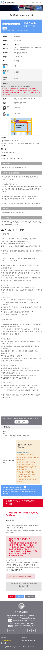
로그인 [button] (25, 2)
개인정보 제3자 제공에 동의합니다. (24, 445)
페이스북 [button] (29, 2)
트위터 (33, 630)
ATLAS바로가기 (39, 7)
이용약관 (24, 637)
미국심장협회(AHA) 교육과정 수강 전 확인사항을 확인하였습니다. (23, 585)
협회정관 (3, 637)
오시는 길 (3, 643)
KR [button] (37, 2)
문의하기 (20, 596)
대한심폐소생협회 (7, 2)
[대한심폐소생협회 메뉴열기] (41, 2)
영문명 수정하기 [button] (20, 422)
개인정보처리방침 (6, 640)
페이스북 (29, 630)
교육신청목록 (30, 596)
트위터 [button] (33, 2)
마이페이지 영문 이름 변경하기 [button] (20, 576)
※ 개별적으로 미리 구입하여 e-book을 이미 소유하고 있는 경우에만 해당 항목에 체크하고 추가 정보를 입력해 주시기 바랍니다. (19, 491)
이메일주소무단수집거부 (28, 640)
